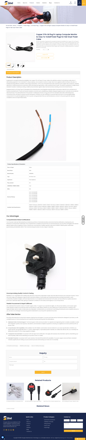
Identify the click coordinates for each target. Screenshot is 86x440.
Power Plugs (46, 427)
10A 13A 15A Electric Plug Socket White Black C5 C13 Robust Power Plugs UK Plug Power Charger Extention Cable (15, 401)
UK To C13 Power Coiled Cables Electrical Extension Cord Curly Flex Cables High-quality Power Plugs (71, 401)
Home (19, 2)
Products (32, 2)
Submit (43, 372)
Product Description (13, 72)
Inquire (44, 54)
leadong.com (63, 437)
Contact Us (57, 2)
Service (38, 2)
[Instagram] (13, 430)
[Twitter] (9, 430)
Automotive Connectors (49, 419)
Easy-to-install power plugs (38, 345)
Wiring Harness (47, 423)
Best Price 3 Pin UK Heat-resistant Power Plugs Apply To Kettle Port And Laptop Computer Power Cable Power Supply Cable (33, 401)
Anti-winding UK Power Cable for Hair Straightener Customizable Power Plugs (52, 401)
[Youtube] (11, 430)
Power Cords (47, 425)
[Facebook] (4, 430)
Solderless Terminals (48, 421)
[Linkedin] (6, 430)
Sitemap (52, 437)
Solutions (44, 2)
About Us (25, 2)
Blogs (50, 2)
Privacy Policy (70, 437)
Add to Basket (44, 57)
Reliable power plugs (24, 345)
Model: (8, 69)
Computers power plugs (12, 345)
